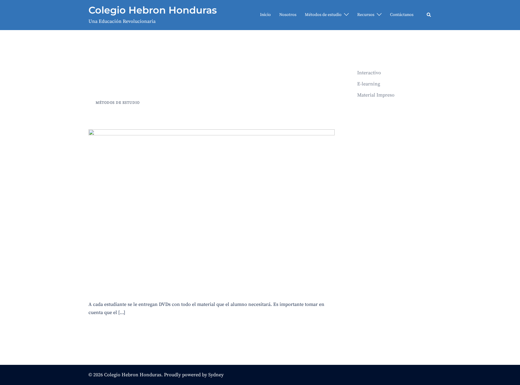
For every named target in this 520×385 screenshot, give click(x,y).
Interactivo (115, 116)
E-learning (368, 84)
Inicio (265, 14)
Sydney (216, 375)
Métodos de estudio (323, 14)
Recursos (365, 14)
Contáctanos (401, 14)
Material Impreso (376, 95)
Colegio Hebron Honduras (152, 10)
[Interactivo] (211, 211)
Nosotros (287, 14)
